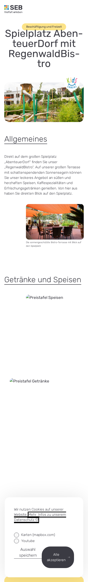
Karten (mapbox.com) (38, 535)
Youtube (28, 541)
